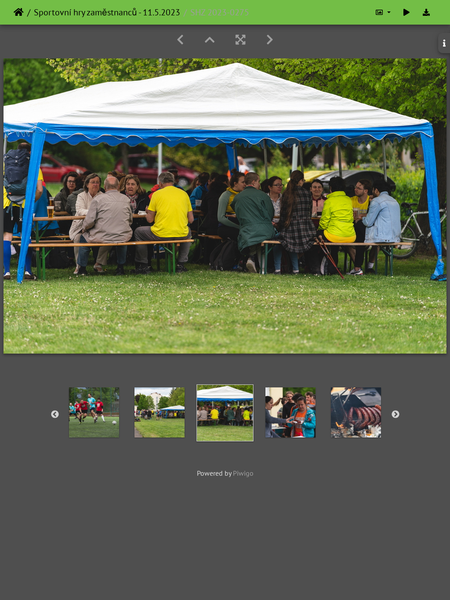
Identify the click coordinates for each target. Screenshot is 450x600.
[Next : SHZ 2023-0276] (270, 40)
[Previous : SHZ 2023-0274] (180, 40)
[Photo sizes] (382, 12)
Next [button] (395, 414)
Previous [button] (55, 414)
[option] (94, 412)
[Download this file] (426, 12)
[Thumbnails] (209, 40)
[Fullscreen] (240, 40)
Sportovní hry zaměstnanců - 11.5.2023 (107, 12)
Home (19, 12)
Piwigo (243, 473)
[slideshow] (406, 12)
